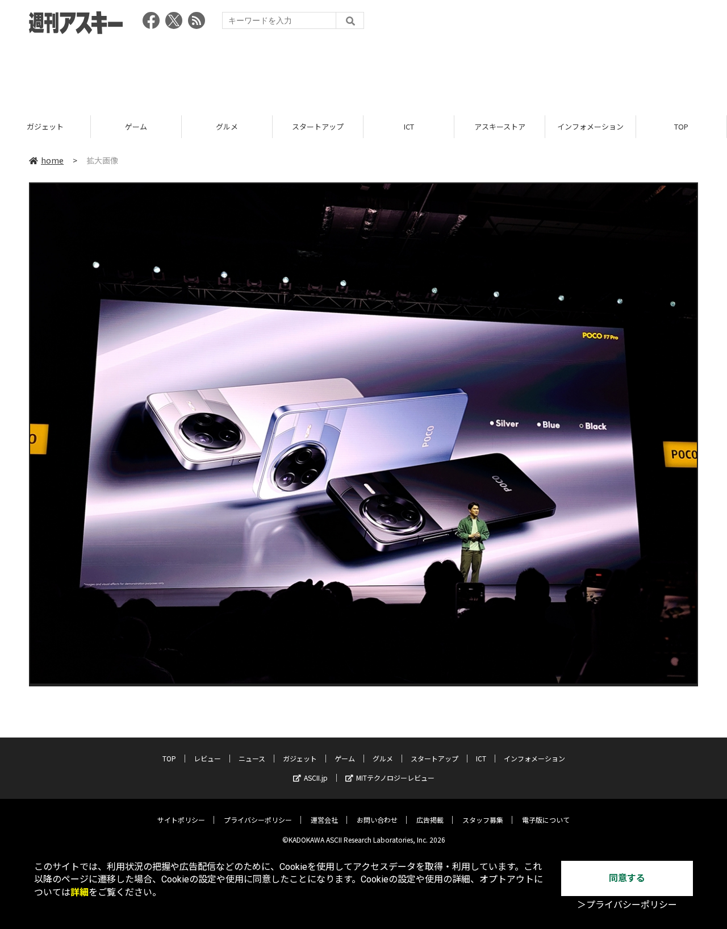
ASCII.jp (316, 777)
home (52, 160)
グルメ (227, 126)
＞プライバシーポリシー (627, 904)
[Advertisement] (363, 71)
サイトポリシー (181, 819)
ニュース (252, 758)
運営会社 (324, 819)
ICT (409, 126)
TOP (681, 126)
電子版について (546, 819)
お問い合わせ (377, 819)
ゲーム (136, 126)
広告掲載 (430, 819)
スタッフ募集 (482, 819)
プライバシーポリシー (258, 819)
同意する (627, 878)
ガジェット (45, 126)
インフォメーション (590, 126)
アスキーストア (499, 126)
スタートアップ (318, 126)
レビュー (207, 758)
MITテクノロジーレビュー (395, 777)
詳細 (79, 892)
